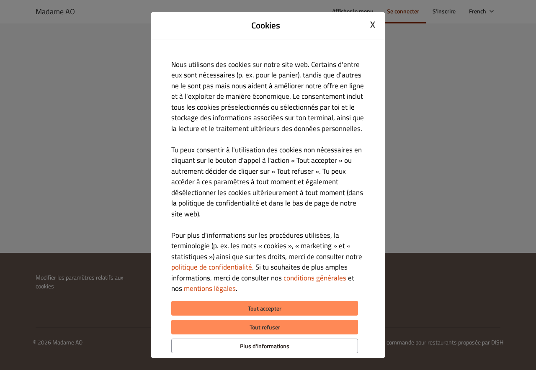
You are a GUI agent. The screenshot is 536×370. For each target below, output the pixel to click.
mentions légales (210, 288)
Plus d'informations (264, 346)
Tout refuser (265, 327)
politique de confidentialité (211, 267)
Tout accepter (264, 308)
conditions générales (314, 277)
